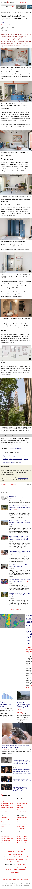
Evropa (10, 526)
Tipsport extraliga (5, 822)
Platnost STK (20, 845)
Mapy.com (14, 849)
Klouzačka (11, 859)
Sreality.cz (24, 456)
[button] (16, 57)
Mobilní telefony (21, 864)
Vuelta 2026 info (21, 801)
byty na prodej (16, 456)
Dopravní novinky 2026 (22, 838)
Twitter (11, 878)
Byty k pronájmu (7, 456)
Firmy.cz (26, 459)
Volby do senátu (5, 809)
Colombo (22, 489)
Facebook (6, 878)
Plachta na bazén (18, 856)
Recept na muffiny (21, 819)
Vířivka (19, 861)
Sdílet (10, 27)
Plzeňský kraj (12, 555)
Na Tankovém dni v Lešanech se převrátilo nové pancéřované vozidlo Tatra (19, 507)
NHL (2, 828)
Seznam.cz (23, 2)
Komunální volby (5, 812)
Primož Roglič (20, 809)
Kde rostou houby (11, 851)
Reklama (16, 878)
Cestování (11, 568)
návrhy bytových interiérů (15, 459)
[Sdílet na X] (30, 484)
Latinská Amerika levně (7, 842)
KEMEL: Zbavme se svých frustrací (19, 497)
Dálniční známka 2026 (22, 836)
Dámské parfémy (17, 867)
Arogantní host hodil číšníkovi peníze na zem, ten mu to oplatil (19, 580)
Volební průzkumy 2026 (7, 803)
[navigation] (2, 2)
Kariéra (21, 878)
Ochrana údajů (24, 879)
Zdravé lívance (20, 822)
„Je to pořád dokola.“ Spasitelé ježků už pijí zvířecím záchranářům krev (19, 552)
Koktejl (10, 583)
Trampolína (26, 856)
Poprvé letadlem (5, 836)
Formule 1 (3, 826)
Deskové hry (8, 869)
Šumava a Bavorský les (7, 838)
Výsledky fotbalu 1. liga (7, 819)
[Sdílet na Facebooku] (28, 484)
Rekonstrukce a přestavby (9, 462)
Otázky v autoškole (21, 842)
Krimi (10, 511)
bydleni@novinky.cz (23, 478)
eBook (4, 27)
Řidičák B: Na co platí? (22, 840)
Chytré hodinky (22, 869)
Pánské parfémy (15, 872)
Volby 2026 (4, 801)
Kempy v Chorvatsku (6, 834)
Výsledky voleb (5, 805)
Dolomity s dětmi (5, 845)
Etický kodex (16, 879)
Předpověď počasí (23, 849)
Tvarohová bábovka (22, 824)
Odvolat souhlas (9, 881)
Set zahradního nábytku (21, 859)
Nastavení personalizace (21, 881)
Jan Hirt (19, 805)
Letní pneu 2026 (21, 834)
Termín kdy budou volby (7, 807)
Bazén (11, 856)
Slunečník (5, 859)
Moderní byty (15, 489)
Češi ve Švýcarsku (5, 840)
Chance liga (4, 817)
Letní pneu (25, 867)
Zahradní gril (13, 861)
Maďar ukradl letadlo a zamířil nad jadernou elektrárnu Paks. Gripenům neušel (19, 522)
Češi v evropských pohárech (15, 854)
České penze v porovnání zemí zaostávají (5, 704)
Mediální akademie (7, 879)
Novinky (3, 22)
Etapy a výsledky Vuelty (22, 803)
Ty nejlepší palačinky (22, 817)
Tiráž (26, 878)
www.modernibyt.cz (16, 448)
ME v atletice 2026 (5, 824)
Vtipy (10, 498)
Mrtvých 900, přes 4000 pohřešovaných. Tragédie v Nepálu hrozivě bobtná (23, 705)
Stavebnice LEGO (7, 867)
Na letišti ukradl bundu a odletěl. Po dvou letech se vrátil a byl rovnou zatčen (19, 594)
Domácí (11, 541)
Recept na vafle (21, 826)
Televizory (14, 869)
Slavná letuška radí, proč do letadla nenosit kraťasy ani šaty (19, 565)
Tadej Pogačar (20, 807)
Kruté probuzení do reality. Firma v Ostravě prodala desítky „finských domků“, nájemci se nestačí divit (19, 537)
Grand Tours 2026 (21, 812)
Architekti (5, 459)
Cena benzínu (20, 851)
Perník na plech (21, 828)
